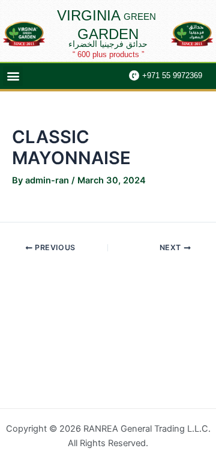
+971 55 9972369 (172, 75)
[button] (13, 76)
